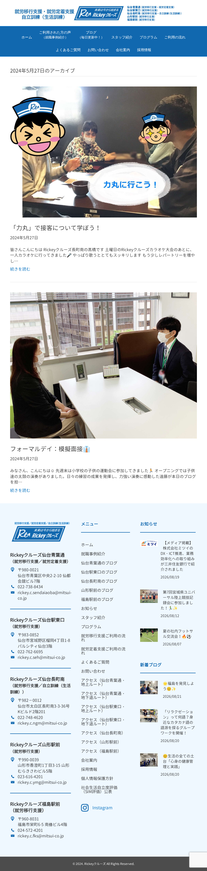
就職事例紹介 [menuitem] (93, 554)
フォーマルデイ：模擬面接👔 (50, 449)
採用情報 (144, 50)
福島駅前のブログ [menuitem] (97, 599)
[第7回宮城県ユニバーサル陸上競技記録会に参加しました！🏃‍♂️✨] (149, 596)
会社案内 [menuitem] (89, 760)
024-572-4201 (30, 830)
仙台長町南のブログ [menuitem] (99, 581)
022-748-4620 (30, 717)
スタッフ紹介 (122, 37)
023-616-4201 (30, 776)
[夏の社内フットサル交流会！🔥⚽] (149, 635)
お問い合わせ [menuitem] (93, 671)
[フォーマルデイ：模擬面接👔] (103, 365)
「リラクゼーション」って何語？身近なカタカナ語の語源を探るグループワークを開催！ (178, 722)
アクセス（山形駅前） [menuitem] (101, 742)
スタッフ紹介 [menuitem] (93, 617)
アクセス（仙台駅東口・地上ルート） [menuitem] (103, 708)
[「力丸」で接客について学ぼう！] (103, 151)
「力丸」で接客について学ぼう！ (55, 228)
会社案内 (123, 50)
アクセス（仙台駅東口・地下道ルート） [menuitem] (103, 722)
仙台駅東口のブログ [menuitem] (99, 572)
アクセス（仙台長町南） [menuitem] (103, 733)
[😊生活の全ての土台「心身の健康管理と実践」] (149, 759)
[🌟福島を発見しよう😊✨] (149, 687)
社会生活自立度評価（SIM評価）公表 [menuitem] (99, 789)
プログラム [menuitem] (91, 626)
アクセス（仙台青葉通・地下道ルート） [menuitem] (103, 695)
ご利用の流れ (175, 37)
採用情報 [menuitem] (89, 769)
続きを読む (20, 269)
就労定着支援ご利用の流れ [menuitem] (103, 651)
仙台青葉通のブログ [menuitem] (99, 563)
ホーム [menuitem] (87, 545)
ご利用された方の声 (55, 34)
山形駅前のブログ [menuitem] (97, 590)
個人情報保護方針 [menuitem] (97, 778)
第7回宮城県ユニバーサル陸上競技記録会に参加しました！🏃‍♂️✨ (178, 600)
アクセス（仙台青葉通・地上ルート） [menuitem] (103, 682)
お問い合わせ (98, 50)
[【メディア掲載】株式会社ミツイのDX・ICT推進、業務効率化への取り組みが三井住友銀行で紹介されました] (149, 543)
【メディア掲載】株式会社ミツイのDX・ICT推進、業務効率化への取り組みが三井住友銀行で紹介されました (178, 556)
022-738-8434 (30, 587)
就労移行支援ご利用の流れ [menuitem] (103, 638)
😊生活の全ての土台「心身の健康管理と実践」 (178, 761)
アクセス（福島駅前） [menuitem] (101, 751)
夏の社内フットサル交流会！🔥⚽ (178, 633)
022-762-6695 (30, 652)
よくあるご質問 (68, 50)
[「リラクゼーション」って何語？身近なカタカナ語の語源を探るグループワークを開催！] (149, 715)
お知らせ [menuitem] (89, 608)
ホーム (26, 37)
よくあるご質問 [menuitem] (95, 662)
